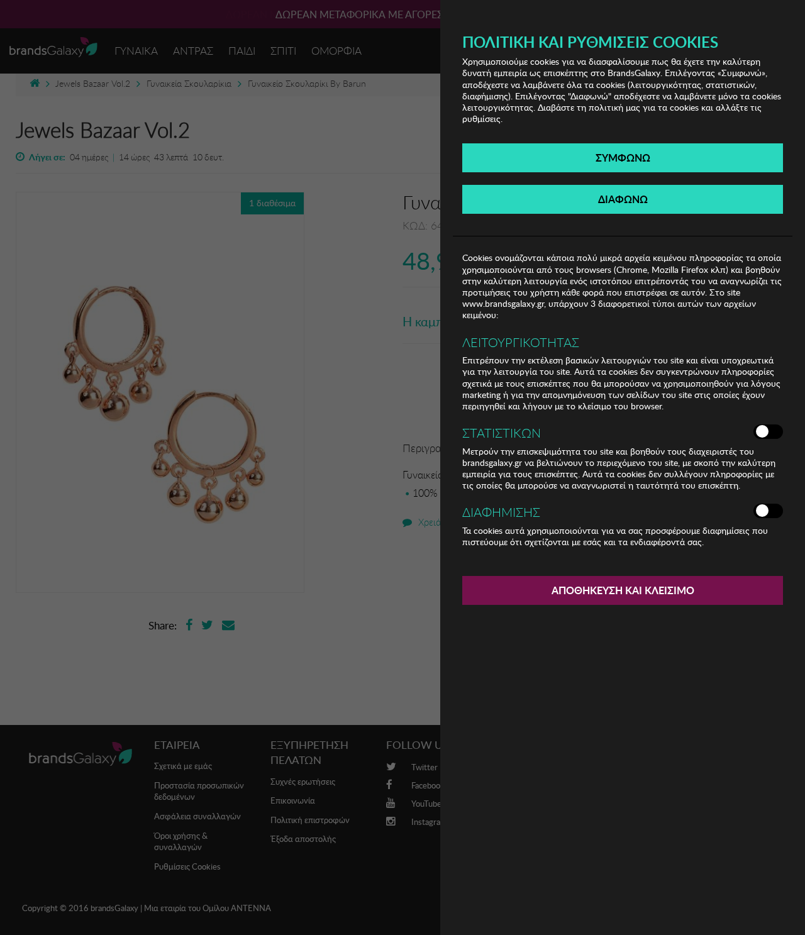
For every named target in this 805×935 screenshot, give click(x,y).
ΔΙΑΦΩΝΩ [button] (623, 199)
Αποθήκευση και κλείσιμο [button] (623, 590)
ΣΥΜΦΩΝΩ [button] (623, 157)
